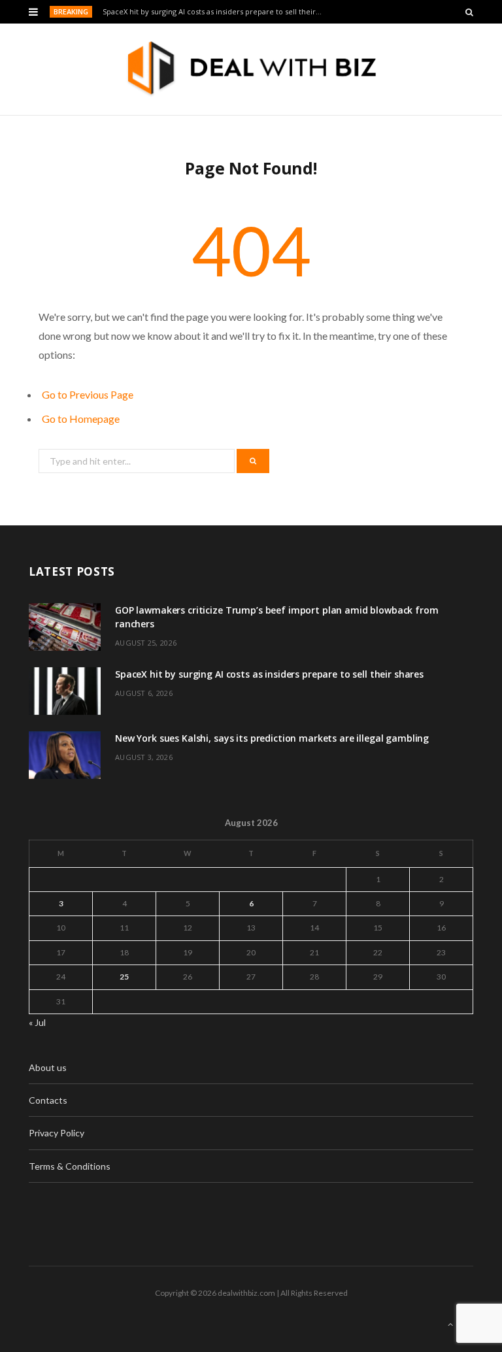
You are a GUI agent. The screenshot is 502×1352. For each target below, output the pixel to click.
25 (124, 976)
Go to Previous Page (87, 394)
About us (48, 1067)
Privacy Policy (56, 1132)
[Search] (469, 12)
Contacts (48, 1100)
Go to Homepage (81, 418)
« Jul (37, 1022)
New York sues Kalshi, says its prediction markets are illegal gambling (272, 738)
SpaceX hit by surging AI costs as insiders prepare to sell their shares (216, 11)
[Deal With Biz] (251, 69)
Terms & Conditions (69, 1166)
